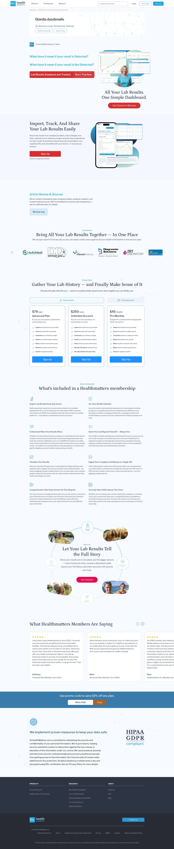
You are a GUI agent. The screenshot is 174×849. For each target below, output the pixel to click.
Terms (58, 833)
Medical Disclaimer (44, 833)
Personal (34, 4)
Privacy (98, 833)
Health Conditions (75, 806)
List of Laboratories (76, 802)
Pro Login (145, 4)
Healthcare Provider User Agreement (78, 833)
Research (62, 4)
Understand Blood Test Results (80, 798)
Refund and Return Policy (133, 833)
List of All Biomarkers (76, 794)
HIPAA (107, 833)
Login (134, 4)
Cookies (117, 833)
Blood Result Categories (77, 790)
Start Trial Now (83, 74)
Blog (109, 798)
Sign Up (158, 4)
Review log (39, 211)
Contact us (133, 820)
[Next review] (142, 624)
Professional (48, 4)
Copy (99, 702)
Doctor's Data (60, 31)
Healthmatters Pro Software (40, 794)
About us (111, 790)
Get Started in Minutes (124, 105)
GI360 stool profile (44, 31)
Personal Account (36, 790)
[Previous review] (137, 624)
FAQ (109, 794)
